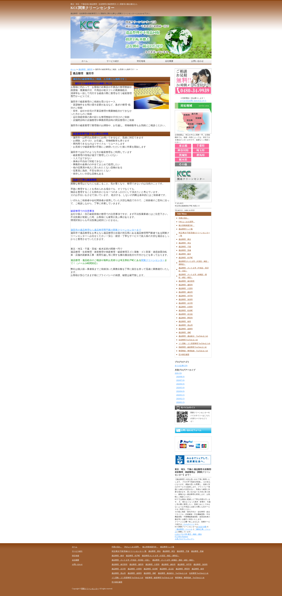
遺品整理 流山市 (186, 325)
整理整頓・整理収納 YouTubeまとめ (193, 351)
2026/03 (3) (180, 395)
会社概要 (169, 61)
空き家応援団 (184, 354)
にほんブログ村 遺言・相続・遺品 (188, 534)
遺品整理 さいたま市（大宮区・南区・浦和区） (160, 556)
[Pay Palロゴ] (193, 450)
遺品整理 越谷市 (186, 292)
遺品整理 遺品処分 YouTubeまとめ (193, 336)
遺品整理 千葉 (185, 247)
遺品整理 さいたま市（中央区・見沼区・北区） (131, 560)
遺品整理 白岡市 (186, 307)
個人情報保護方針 (186, 225)
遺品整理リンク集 (186, 229)
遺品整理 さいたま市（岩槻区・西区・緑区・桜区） (173, 560)
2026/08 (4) (180, 377)
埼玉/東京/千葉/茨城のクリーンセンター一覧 (129, 551)
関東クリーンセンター (153, 260)
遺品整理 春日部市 (186, 281)
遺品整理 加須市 (186, 299)
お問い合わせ (197, 61)
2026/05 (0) (180, 388)
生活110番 (202, 527)
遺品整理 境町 (185, 332)
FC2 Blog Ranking (181, 537)
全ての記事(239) (181, 366)
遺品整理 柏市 (185, 321)
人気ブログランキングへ (184, 539)
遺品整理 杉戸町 (186, 258)
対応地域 (141, 61)
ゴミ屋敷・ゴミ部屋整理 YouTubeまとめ (194, 343)
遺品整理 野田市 (186, 318)
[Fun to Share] (193, 463)
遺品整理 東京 (185, 239)
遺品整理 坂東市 (186, 329)
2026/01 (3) (180, 402)
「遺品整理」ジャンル (183, 529)
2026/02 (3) (180, 399)
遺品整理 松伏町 (186, 310)
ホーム (85, 61)
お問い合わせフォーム (191, 430)
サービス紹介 (113, 61)
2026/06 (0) (180, 384)
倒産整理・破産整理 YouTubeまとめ (193, 347)
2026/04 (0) (180, 391)
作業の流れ (184, 218)
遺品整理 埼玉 (185, 243)
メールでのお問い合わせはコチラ (193, 101)
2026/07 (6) (180, 380)
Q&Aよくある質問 (187, 222)
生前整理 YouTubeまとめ (188, 340)
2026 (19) (178, 373)
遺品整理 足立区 (186, 314)
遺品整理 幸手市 (186, 296)
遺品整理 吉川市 (186, 303)
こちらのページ (188, 524)
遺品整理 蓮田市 (85, 69)
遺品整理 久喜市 (186, 288)
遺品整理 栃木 (185, 254)
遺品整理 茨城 (185, 250)
